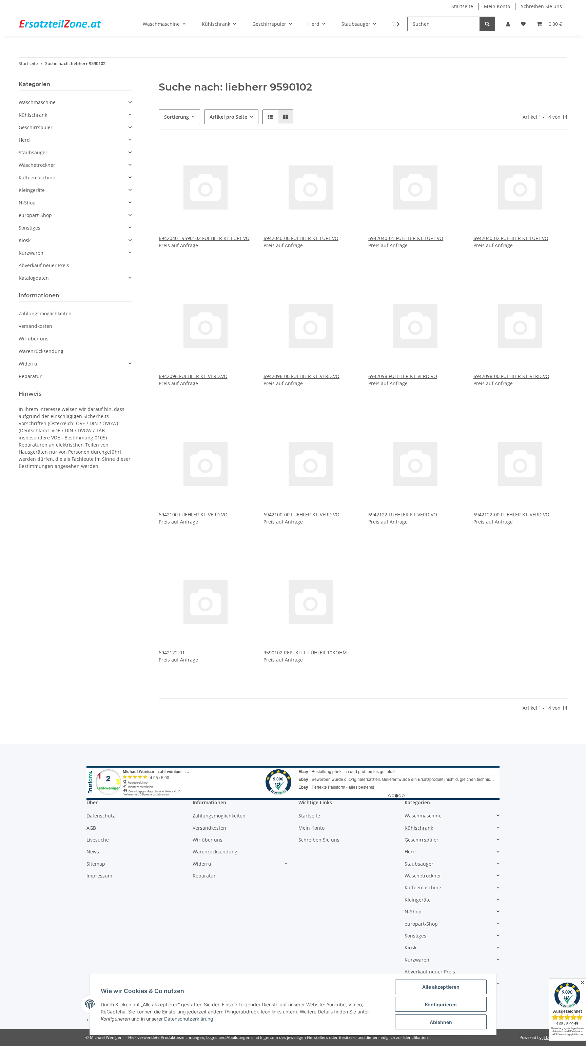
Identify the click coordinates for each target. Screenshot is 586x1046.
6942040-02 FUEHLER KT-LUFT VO (510, 238)
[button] (508, 24)
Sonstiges (29, 227)
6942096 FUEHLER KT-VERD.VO (193, 376)
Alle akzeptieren (441, 987)
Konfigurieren (441, 1004)
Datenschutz (100, 815)
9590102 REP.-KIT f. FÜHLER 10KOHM (305, 652)
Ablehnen (441, 1022)
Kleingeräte (32, 190)
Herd (24, 140)
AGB (91, 828)
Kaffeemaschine (37, 177)
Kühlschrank (33, 115)
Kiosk (25, 240)
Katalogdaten (34, 278)
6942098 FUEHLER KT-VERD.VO (402, 376)
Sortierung (176, 117)
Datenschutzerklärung (188, 1019)
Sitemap (95, 864)
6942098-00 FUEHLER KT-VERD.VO (511, 376)
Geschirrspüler (36, 127)
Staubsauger (33, 152)
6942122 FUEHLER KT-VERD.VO (402, 514)
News (92, 851)
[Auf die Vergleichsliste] (223, 152)
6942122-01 (172, 652)
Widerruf (29, 363)
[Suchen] (487, 24)
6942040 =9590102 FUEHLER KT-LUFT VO (204, 238)
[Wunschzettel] (523, 24)
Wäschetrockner (37, 165)
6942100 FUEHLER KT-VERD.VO (193, 514)
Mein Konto (497, 6)
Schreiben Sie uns (541, 6)
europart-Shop (35, 215)
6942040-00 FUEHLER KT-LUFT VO (300, 238)
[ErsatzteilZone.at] (68, 24)
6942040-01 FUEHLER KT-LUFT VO (405, 238)
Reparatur (30, 376)
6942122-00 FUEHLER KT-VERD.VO (511, 514)
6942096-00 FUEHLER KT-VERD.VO (301, 376)
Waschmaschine (37, 102)
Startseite (462, 6)
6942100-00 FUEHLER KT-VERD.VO (301, 514)
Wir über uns (33, 338)
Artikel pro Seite (228, 117)
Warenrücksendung (41, 351)
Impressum (99, 875)
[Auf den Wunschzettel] (241, 152)
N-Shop (27, 202)
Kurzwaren (31, 253)
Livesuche (97, 839)
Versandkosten (35, 326)
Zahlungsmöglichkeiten (45, 313)
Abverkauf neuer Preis (44, 265)
